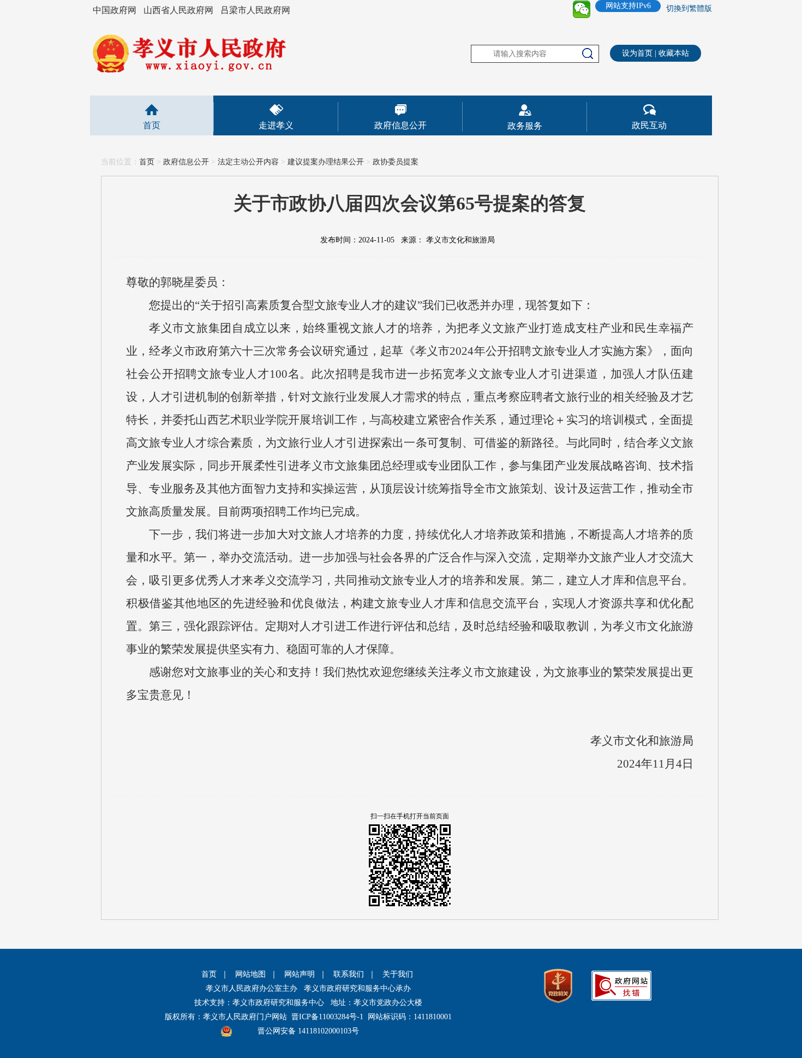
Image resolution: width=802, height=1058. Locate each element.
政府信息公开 (400, 125)
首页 (151, 125)
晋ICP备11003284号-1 (327, 1017)
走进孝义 (276, 125)
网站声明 (299, 974)
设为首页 (637, 53)
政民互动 (649, 125)
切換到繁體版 (689, 8)
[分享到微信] (581, 9)
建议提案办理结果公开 (326, 162)
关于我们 (397, 974)
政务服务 (524, 125)
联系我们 (348, 974)
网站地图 (250, 974)
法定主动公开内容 (248, 162)
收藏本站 (674, 53)
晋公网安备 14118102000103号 (308, 1031)
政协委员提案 (395, 162)
